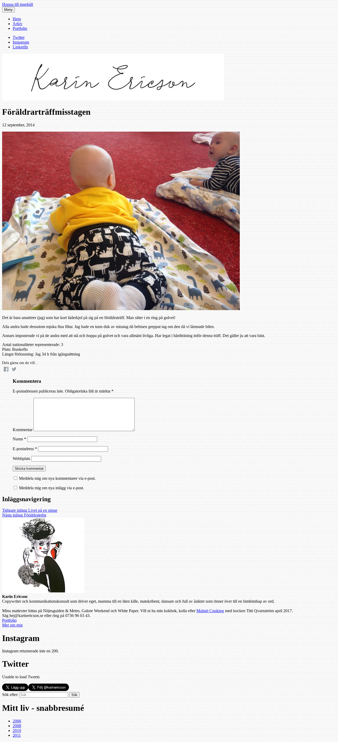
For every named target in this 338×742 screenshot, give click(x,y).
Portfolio (20, 28)
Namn (19, 439)
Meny (8, 10)
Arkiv (17, 23)
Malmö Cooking (210, 611)
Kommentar (22, 429)
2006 (17, 721)
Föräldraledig (24, 515)
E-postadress (25, 448)
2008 (17, 725)
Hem (17, 19)
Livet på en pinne (29, 510)
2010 (17, 730)
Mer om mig (12, 625)
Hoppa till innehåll (17, 4)
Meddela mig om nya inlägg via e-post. (51, 488)
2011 (17, 735)
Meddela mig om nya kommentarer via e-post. (57, 478)
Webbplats (21, 458)
